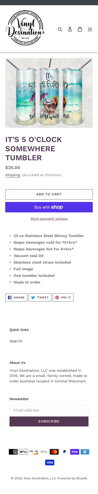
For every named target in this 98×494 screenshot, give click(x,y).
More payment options (49, 218)
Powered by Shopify (72, 478)
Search (16, 341)
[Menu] (90, 29)
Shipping (12, 175)
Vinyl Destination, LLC (40, 478)
